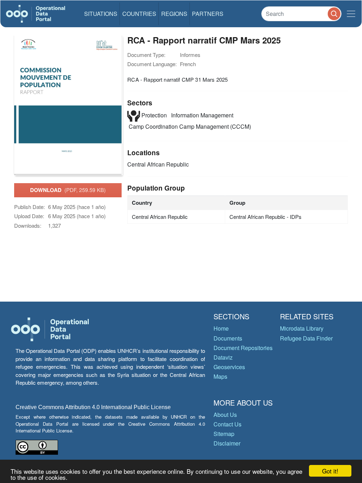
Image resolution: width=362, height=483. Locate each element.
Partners (207, 14)
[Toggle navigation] (351, 13)
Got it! (330, 470)
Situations (100, 14)
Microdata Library (301, 328)
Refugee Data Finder (306, 338)
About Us (225, 415)
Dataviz (223, 357)
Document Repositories (243, 348)
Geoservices (229, 367)
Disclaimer (227, 443)
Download (68, 190)
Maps (220, 376)
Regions (174, 14)
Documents (228, 338)
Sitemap (224, 434)
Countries (139, 14)
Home (221, 328)
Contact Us (227, 424)
